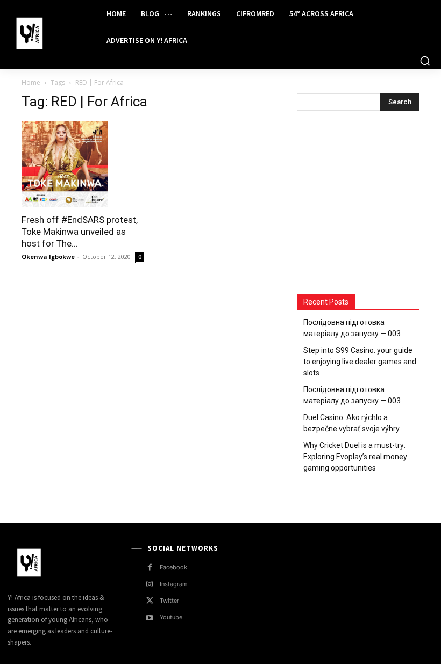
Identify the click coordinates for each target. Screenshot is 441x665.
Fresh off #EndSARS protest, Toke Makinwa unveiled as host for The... (80, 231)
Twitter (169, 600)
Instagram (174, 584)
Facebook (173, 567)
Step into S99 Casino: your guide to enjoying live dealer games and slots (359, 361)
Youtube (171, 617)
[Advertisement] (369, 203)
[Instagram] (150, 584)
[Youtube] (150, 618)
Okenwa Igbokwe (48, 256)
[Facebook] (150, 567)
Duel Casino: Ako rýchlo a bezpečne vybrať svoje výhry (351, 423)
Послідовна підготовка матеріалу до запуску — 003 (352, 328)
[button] (424, 60)
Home (31, 82)
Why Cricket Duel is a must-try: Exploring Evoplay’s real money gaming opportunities (355, 456)
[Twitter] (150, 601)
